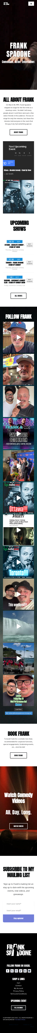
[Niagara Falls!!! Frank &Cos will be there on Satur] (18, 658)
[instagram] (16, 971)
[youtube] (29, 971)
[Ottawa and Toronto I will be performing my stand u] (18, 369)
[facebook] (7, 971)
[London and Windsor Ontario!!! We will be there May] (18, 690)
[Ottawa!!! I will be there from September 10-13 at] (18, 337)
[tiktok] (20, 971)
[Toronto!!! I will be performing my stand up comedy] (18, 562)
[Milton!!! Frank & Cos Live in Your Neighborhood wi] (18, 401)
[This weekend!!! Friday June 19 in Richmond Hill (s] (18, 594)
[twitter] (12, 971)
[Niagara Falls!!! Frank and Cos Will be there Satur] (18, 626)
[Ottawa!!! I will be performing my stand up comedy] (18, 497)
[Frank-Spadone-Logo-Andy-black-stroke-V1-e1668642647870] (6, 3)
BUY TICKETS (9, 174)
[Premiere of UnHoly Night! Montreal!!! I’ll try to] (18, 465)
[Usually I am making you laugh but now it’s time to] (18, 529)
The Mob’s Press (20, 1019)
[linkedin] (25, 971)
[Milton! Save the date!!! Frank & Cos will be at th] (18, 433)
